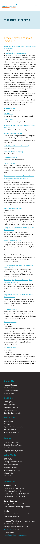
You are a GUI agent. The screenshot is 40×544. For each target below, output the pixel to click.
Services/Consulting (11, 407)
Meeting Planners (10, 404)
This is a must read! (10, 348)
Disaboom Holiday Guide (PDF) (13, 152)
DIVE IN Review (8, 114)
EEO (5, 252)
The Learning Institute (12, 470)
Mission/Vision (9, 388)
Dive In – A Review (9, 163)
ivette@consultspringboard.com (15, 535)
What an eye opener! (10, 322)
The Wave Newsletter (11, 432)
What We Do (8, 473)
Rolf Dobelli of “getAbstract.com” (16, 53)
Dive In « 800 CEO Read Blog (12, 240)
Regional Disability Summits (13, 451)
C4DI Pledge (8, 459)
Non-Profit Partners (11, 465)
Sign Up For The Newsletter (13, 427)
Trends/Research (10, 430)
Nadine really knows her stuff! (13, 208)
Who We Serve (9, 476)
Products (7, 424)
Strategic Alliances (10, 467)
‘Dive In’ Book (8, 421)
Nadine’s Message (10, 385)
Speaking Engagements (12, 413)
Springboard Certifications (13, 462)
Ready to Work (8, 119)
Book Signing (8, 402)
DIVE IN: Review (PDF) (10, 157)
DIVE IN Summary (9, 108)
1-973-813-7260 (9, 529)
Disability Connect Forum (12, 445)
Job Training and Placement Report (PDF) (16, 146)
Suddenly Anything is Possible (13, 133)
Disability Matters (10, 448)
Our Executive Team (11, 391)
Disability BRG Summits (12, 442)
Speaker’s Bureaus (10, 410)
